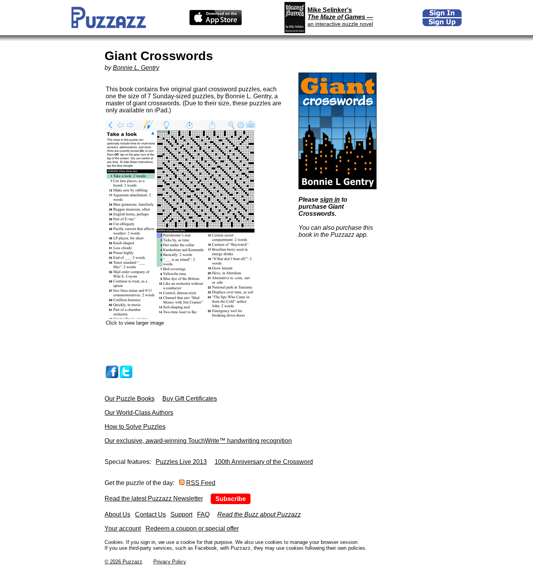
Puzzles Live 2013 (181, 461)
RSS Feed (200, 483)
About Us (117, 514)
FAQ (203, 514)
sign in (330, 199)
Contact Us (150, 514)
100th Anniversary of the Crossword (264, 461)
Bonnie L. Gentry (136, 67)
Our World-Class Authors (139, 412)
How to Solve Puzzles (135, 426)
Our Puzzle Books (130, 398)
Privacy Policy (169, 562)
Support (181, 514)
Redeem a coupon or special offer (192, 528)
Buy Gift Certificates (189, 398)
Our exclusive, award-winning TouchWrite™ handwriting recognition (198, 440)
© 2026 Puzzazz (123, 562)
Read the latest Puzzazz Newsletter (154, 498)
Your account (123, 528)
